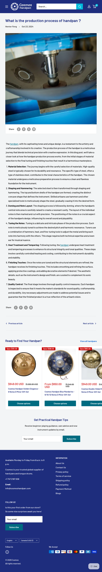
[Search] (79, 6)
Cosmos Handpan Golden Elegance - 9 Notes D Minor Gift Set (23, 390)
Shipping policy (63, 480)
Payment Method (63, 489)
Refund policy (62, 484)
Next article (88, 323)
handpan (14, 143)
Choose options (23, 403)
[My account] (89, 6)
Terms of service (63, 476)
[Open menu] (6, 7)
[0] (94, 6)
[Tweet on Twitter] (29, 129)
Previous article (15, 323)
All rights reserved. (13, 563)
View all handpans (88, 341)
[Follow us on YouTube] (7, 552)
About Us (60, 463)
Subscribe (71, 438)
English (9, 540)
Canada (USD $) (27, 540)
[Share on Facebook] (19, 129)
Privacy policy (62, 471)
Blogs (58, 493)
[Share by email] (34, 129)
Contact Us (61, 467)
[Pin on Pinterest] (24, 129)
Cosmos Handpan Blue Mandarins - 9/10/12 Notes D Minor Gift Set (59, 393)
